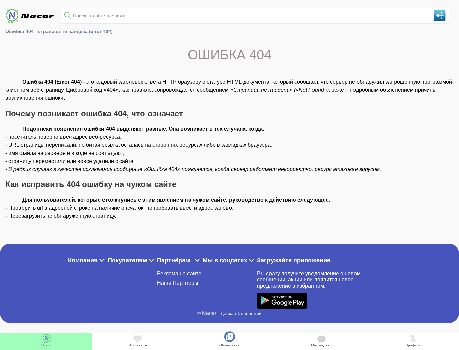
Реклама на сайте (179, 273)
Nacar (209, 313)
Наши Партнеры (177, 283)
